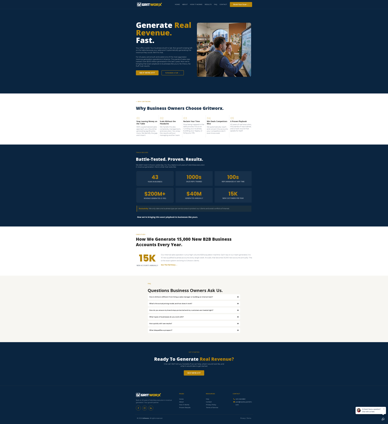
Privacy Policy (211, 405)
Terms (249, 418)
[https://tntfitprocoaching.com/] (148, 395)
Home (181, 399)
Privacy (243, 418)
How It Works (184, 405)
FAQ (207, 399)
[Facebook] (138, 408)
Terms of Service (212, 407)
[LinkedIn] (150, 408)
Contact (209, 402)
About (181, 402)
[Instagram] (144, 408)
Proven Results (184, 407)
